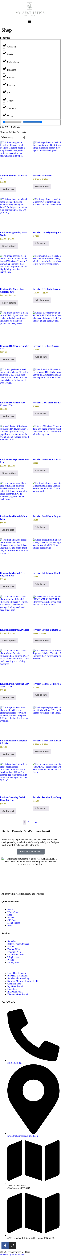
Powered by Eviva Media (12, 1254)
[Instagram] (12, 1245)
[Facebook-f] (5, 1245)
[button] (29, 21)
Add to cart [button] (8, 189)
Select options (42, 186)
